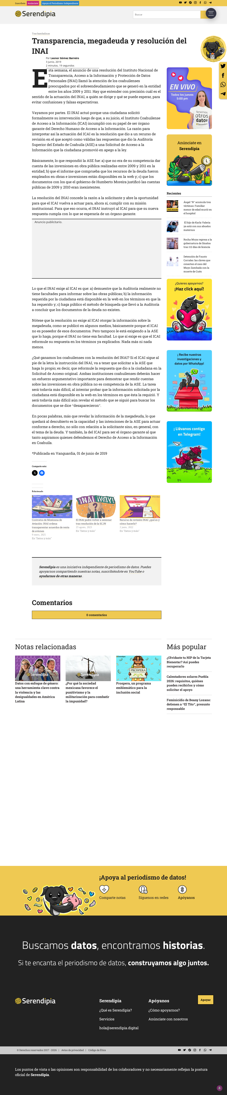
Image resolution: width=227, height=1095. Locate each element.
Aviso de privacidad (72, 1050)
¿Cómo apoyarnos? (164, 1010)
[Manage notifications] (219, 1088)
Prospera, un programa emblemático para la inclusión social (133, 687)
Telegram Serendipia (210, 2)
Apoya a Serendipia (213, 48)
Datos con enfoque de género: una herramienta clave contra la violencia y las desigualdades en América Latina (37, 692)
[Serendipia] (36, 16)
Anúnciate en (189, 145)
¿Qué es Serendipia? (115, 1010)
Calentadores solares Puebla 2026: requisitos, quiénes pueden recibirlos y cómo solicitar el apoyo (187, 683)
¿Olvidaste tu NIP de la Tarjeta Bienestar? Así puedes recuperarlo (189, 662)
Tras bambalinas (41, 33)
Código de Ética (97, 1050)
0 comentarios (96, 615)
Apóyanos (186, 897)
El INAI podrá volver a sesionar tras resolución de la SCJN (94, 521)
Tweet (223, 66)
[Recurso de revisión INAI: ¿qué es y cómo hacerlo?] (140, 506)
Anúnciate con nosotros (168, 1019)
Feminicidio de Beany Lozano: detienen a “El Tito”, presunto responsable (189, 704)
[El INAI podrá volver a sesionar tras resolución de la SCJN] (96, 506)
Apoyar (206, 1000)
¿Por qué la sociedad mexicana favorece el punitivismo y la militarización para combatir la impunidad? (87, 692)
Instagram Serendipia (195, 2)
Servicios (106, 1019)
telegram (223, 94)
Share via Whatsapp (223, 84)
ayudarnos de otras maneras (60, 576)
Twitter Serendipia (185, 2)
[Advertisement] (96, 250)
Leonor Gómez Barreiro (65, 58)
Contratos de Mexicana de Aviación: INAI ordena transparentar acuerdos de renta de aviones (50, 525)
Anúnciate (33, 3)
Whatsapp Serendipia (205, 2)
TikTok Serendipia (190, 2)
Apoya (60, 3)
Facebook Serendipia (200, 2)
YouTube (135, 571)
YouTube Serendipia (180, 2)
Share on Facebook (223, 75)
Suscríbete (20, 3)
